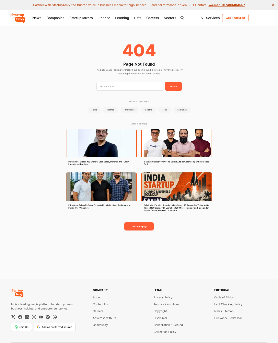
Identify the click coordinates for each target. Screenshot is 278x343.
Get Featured (235, 18)
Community (100, 325)
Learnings (182, 110)
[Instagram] (34, 317)
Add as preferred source (57, 327)
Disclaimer (160, 318)
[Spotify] (48, 317)
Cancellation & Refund (168, 325)
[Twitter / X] (13, 317)
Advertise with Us (104, 318)
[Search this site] (182, 18)
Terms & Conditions (166, 304)
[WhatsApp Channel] (55, 317)
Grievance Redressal (228, 318)
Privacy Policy (163, 297)
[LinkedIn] (27, 317)
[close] (273, 5)
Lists (137, 18)
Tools (164, 110)
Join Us (23, 327)
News (37, 18)
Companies (55, 18)
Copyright (160, 311)
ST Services (210, 18)
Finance (104, 18)
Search (173, 86)
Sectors (170, 18)
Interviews (130, 110)
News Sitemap (224, 311)
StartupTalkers (81, 18)
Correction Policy (165, 331)
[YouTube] (41, 317)
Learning (122, 18)
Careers (152, 18)
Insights (148, 110)
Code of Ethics (224, 297)
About (97, 297)
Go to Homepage (139, 226)
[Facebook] (20, 317)
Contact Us (100, 304)
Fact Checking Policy (228, 304)
